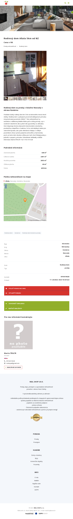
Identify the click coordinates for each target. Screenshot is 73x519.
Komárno (17, 233)
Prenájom (36, 442)
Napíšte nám (36, 484)
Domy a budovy (36, 455)
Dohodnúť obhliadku (16, 303)
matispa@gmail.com (12, 363)
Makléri (36, 480)
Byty (36, 458)
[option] (36, 18)
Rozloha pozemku (9, 160)
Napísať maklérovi (15, 308)
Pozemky (36, 464)
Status (6, 168)
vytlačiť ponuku (14, 293)
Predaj (36, 439)
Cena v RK (8, 42)
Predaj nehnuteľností (10, 46)
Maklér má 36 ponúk (14, 367)
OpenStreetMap (34, 220)
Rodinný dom (23, 46)
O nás (36, 477)
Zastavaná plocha (9, 153)
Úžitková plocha (9, 164)
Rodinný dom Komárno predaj (31, 233)
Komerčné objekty (37, 461)
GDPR (36, 490)
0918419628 (10, 361)
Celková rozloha (9, 157)
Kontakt (36, 487)
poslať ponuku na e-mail (17, 288)
